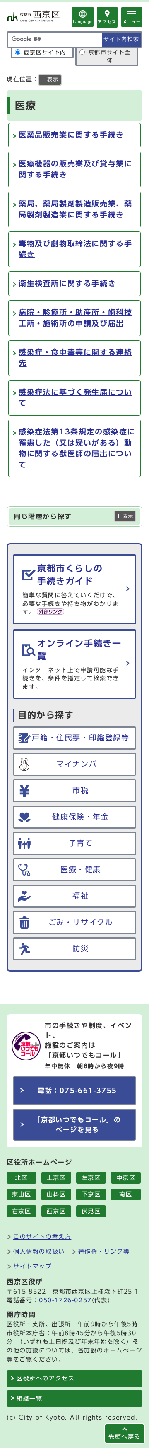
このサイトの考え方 (42, 1236)
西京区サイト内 (45, 52)
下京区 (91, 1194)
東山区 (21, 1194)
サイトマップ (32, 1266)
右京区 (21, 1211)
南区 (125, 1194)
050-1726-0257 (65, 1300)
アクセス (107, 22)
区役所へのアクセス (45, 1378)
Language (83, 21)
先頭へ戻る (124, 1437)
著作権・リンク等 (104, 1251)
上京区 (56, 1178)
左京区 (91, 1178)
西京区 (56, 1211)
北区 (21, 1178)
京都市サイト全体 (110, 56)
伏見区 (91, 1211)
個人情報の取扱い (39, 1251)
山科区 (56, 1194)
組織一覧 (29, 1398)
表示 (128, 516)
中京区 (126, 1178)
